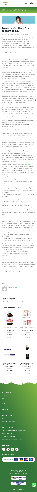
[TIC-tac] (16, 449)
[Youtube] (8, 449)
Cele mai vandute (23, 327)
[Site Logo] (5, 3)
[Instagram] (12, 449)
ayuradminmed (5, 34)
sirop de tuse (29, 164)
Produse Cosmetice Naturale (9, 361)
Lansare (29, 327)
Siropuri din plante (7, 327)
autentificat (12, 302)
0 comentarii (24, 34)
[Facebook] (3, 449)
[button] (26, 3)
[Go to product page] (10, 318)
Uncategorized (15, 34)
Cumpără (9, 337)
